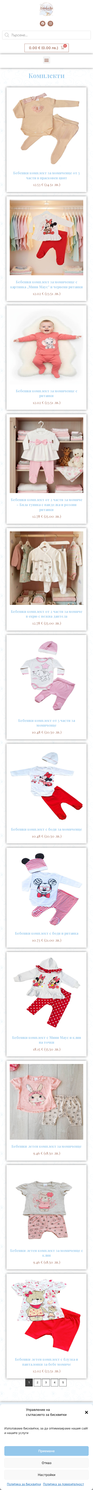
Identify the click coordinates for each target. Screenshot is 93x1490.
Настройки (46, 1475)
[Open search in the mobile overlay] (46, 35)
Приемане (46, 1451)
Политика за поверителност (63, 1484)
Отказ (46, 1463)
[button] (86, 1412)
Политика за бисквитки (24, 1484)
